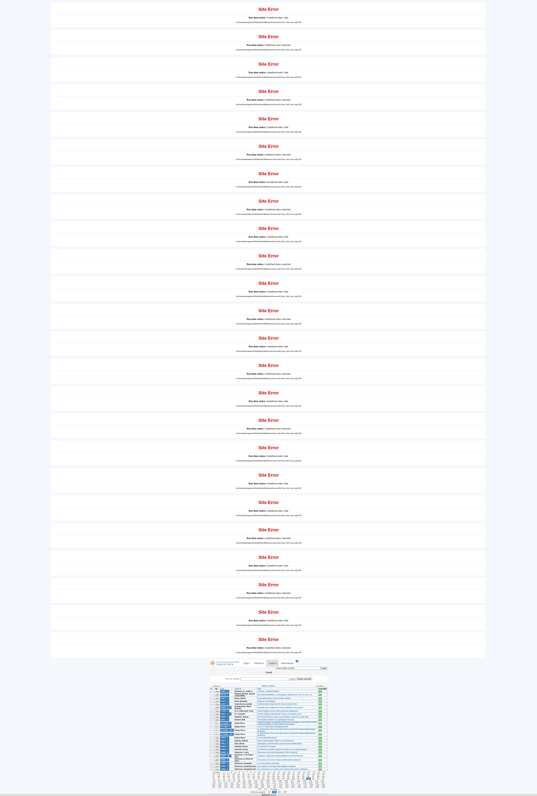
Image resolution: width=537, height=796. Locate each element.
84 (283, 779)
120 (255, 783)
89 (308, 779)
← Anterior (215, 686)
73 (229, 779)
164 (293, 787)
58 (268, 777)
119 (249, 783)
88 (303, 779)
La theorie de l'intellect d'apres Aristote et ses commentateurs (282, 749)
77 (249, 779)
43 (308, 774)
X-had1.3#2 (227, 734)
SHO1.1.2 (225, 714)
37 (278, 774)
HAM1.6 (224, 760)
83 (278, 779)
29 (238, 774)
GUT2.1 (224, 701)
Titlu (259, 689)
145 (293, 785)
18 (299, 772)
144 (286, 785)
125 (286, 783)
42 (303, 774)
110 (310, 781)
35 (268, 774)
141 (268, 785)
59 (273, 777)
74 (234, 779)
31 (249, 774)
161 (274, 787)
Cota (222, 689)
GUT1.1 (224, 698)
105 (280, 781)
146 (299, 785)
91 (318, 779)
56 (258, 777)
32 (253, 774)
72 (224, 779)
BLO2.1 (224, 695)
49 (224, 777)
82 (273, 779)
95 (224, 781)
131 (323, 783)
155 (238, 787)
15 (284, 772)
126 (292, 783)
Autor (237, 689)
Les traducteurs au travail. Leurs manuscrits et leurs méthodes (283, 769)
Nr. (211, 689)
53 (243, 777)
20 (309, 772)
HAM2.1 (224, 746)
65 (303, 777)
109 (304, 781)
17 (294, 772)
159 (262, 787)
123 (274, 783)
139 (256, 785)
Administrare (287, 663)
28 (234, 774)
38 (283, 774)
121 (262, 783)
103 (268, 781)
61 (283, 777)
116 (232, 783)
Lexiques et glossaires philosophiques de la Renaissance (280, 756)
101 (255, 781)
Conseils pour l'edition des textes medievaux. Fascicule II (280, 708)
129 (310, 783)
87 (298, 779)
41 (298, 774)
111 (316, 781)
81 (268, 779)
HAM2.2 (224, 749)
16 (289, 772)
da (320, 691)
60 (278, 777)
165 (299, 787)
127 (298, 783)
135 (232, 785)
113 (214, 783)
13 (274, 772)
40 (293, 774)
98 (239, 781)
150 (323, 785)
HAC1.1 (224, 720)
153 (226, 787)
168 (317, 787)
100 (249, 781)
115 (226, 783)
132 (213, 785)
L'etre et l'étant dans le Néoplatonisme (273, 727)
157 (250, 787)
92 (323, 779)
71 (219, 779)
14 (279, 772)
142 (274, 785)
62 (288, 777)
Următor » (274, 789)
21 (314, 772)
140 (262, 785)
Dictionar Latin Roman (266, 701)
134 (226, 785)
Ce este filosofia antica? (267, 738)
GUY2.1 (224, 704)
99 (244, 781)
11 (264, 772)
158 (256, 787)
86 (293, 779)
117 (238, 783)
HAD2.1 (224, 738)
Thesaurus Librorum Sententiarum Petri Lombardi (277, 752)
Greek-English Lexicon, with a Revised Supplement (278, 711)
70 (214, 779)
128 (304, 783)
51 (234, 777)
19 (304, 772)
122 (268, 783)
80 (263, 779)
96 (229, 781)
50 (229, 777)
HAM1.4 (224, 766)
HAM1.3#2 (225, 756)
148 (311, 785)
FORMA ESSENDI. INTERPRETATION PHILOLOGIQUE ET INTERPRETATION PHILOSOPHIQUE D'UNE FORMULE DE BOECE (287, 723)
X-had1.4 (225, 723)
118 (243, 783)
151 (213, 787)
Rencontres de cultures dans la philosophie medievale (279, 760)
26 (224, 774)
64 (298, 777)
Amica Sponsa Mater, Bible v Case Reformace (276, 741)
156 (244, 787)
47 (214, 777)
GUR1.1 (224, 691)
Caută (271, 663)
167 (311, 787)
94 (219, 781)
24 (214, 774)
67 (313, 777)
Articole (258, 663)
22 (319, 772)
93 (214, 781)
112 (322, 781)
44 (313, 774)
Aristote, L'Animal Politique (268, 691)
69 (323, 777)
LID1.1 (224, 711)
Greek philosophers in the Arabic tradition (274, 698)
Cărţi (246, 663)
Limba (278, 668)
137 (244, 785)
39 (288, 774)
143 (280, 785)
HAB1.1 (224, 717)
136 (238, 785)
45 (318, 774)
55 (253, 777)
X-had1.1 (225, 727)
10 (259, 772)
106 (286, 781)
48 (219, 777)
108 (298, 781)
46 (323, 774)
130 (316, 783)
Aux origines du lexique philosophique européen (277, 766)
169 (323, 787)
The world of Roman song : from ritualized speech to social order (283, 717)
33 (258, 774)
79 (258, 779)
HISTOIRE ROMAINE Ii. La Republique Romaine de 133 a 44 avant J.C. (285, 695)
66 (308, 777)
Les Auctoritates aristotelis (268, 763)
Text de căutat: (232, 679)
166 (305, 787)
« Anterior (216, 772)
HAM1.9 (224, 752)
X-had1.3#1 (227, 730)
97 (234, 781)
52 (238, 777)
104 (274, 781)
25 (219, 774)
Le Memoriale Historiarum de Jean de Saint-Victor (277, 704)
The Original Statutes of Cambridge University (276, 720)
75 (238, 779)
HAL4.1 (224, 741)
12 (269, 772)
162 (280, 787)
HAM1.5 (224, 763)
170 (259, 789)
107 (292, 781)
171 (265, 789)
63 (293, 777)
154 (232, 787)
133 (219, 785)
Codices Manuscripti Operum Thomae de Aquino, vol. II (279, 714)
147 (305, 785)
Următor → (321, 686)
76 (243, 779)
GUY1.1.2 (225, 707)
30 (243, 774)
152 (219, 787)
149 (317, 785)
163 (286, 787)
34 (263, 774)
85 (288, 779)
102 (261, 781)
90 (313, 779)
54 (249, 777)
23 (324, 772)
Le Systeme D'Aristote (267, 746)
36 (273, 774)
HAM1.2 (224, 769)
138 (250, 785)
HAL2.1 (224, 743)
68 (318, 777)
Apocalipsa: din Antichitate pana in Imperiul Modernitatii (280, 744)
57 (263, 777)
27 (229, 774)
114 (220, 783)
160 (268, 787)
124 (280, 783)
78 (253, 779)
